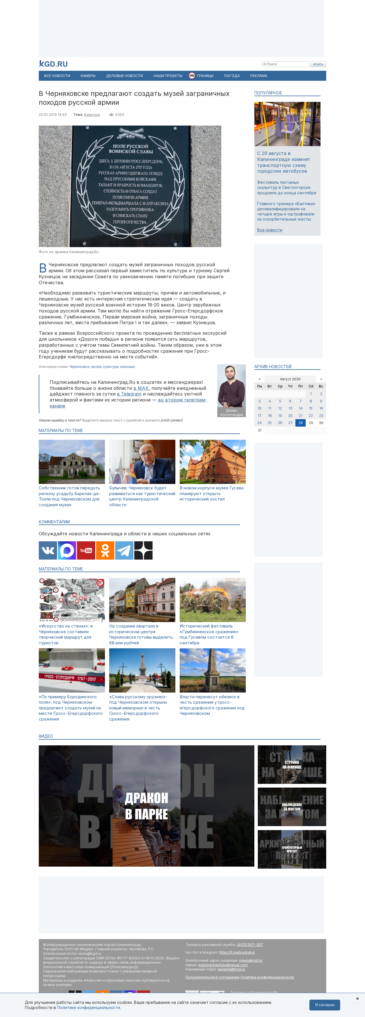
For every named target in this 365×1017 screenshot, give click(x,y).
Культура (92, 114)
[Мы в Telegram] (124, 551)
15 (311, 408)
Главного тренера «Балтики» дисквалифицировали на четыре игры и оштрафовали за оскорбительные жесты (286, 211)
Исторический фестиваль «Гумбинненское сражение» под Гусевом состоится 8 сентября (209, 634)
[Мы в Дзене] (143, 551)
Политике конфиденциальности (88, 1007)
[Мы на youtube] (86, 551)
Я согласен (324, 1005)
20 (290, 415)
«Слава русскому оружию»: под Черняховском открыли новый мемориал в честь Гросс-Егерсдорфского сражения (138, 708)
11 (269, 408)
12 (280, 408)
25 (270, 423)
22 (311, 415)
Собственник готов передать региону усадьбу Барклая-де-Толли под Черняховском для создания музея (70, 496)
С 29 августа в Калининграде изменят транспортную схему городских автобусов (283, 162)
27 (290, 423)
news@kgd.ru (250, 960)
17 (259, 415)
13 (290, 408)
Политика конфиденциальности (267, 977)
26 (280, 423)
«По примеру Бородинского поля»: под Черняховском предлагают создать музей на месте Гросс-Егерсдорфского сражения (71, 708)
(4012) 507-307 (250, 945)
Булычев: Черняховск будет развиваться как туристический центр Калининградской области (142, 496)
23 (321, 415)
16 (321, 408)
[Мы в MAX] (67, 551)
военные (127, 366)
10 (259, 408)
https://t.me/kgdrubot (237, 952)
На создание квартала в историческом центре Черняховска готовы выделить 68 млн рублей (141, 634)
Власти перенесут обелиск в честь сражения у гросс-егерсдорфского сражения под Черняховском (212, 705)
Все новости (269, 229)
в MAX (141, 388)
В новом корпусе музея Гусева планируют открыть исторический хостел (212, 493)
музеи (96, 366)
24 (259, 423)
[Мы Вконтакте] (48, 551)
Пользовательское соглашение (212, 977)
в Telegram (129, 394)
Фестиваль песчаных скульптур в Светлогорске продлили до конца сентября (286, 187)
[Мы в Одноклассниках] (105, 551)
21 (300, 415)
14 (301, 408)
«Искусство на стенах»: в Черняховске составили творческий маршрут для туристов (66, 634)
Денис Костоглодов (231, 412)
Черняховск (79, 366)
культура (110, 366)
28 (301, 423)
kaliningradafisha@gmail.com (223, 965)
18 (270, 415)
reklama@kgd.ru (231, 969)
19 (280, 415)
